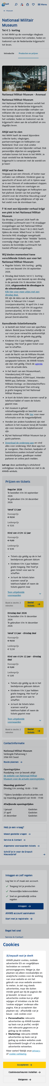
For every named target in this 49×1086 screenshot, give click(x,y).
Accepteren (23, 1064)
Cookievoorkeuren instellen (23, 1072)
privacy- (36, 1050)
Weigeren (23, 1079)
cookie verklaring (17, 1053)
